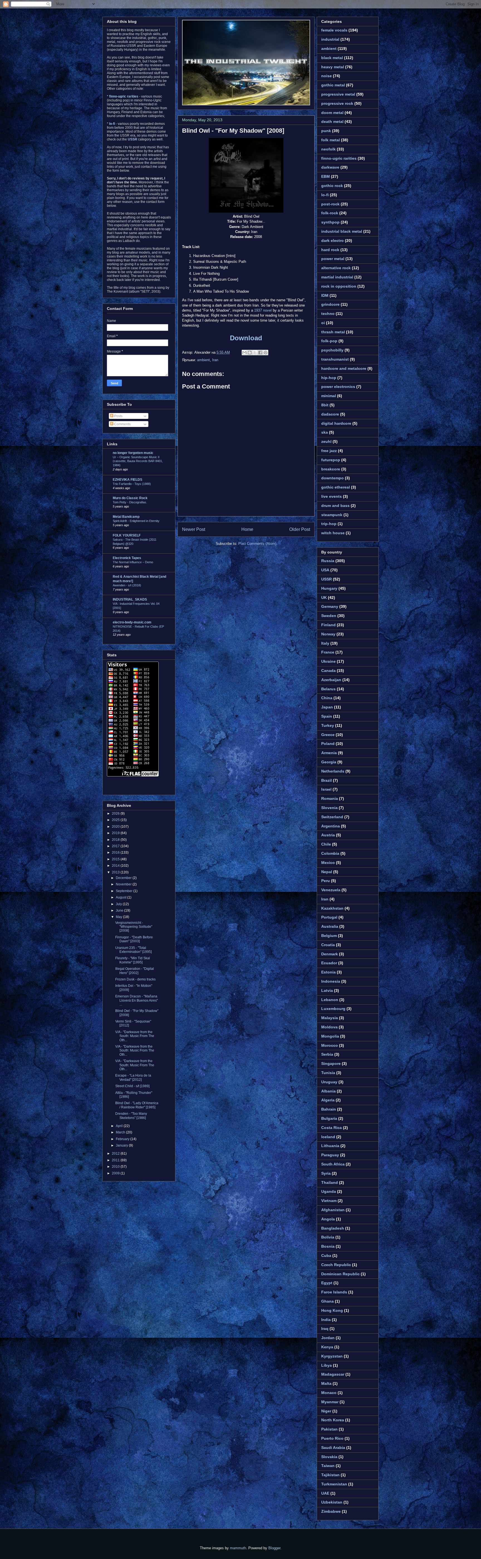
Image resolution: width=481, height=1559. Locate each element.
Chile (326, 844)
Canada (328, 670)
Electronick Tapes (127, 558)
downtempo (332, 478)
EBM (325, 176)
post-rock (330, 204)
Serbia (327, 1054)
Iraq (324, 1328)
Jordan (328, 1337)
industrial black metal (341, 231)
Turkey (327, 725)
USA (325, 570)
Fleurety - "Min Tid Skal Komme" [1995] (132, 960)
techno (328, 313)
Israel (326, 789)
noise (326, 76)
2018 (116, 840)
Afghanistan (333, 1210)
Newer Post (193, 529)
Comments (122, 424)
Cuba (326, 1255)
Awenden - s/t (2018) (127, 585)
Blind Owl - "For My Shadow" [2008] (233, 130)
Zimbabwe (331, 1511)
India (326, 1319)
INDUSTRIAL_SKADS (130, 599)
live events (331, 496)
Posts (117, 416)
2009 (116, 1173)
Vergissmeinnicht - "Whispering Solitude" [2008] (133, 927)
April (120, 1126)
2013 (116, 872)
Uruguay (329, 1082)
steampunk (331, 515)
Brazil (326, 780)
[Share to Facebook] (260, 352)
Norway (328, 634)
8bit (324, 405)
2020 (116, 827)
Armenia (329, 753)
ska (324, 432)
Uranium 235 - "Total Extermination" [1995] (133, 950)
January (122, 1145)
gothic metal (333, 85)
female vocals (334, 30)
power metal (332, 258)
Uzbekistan (331, 1502)
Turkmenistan (334, 1484)
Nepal (326, 872)
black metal (332, 57)
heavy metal (332, 67)
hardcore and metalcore (343, 368)
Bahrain (328, 1109)
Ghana (327, 1301)
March (121, 1132)
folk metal (330, 140)
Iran (215, 360)
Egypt (326, 1283)
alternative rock (336, 268)
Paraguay (330, 1155)
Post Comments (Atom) (257, 543)
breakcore (330, 469)
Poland (328, 743)
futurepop (330, 460)
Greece (328, 734)
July (119, 904)
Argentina (330, 826)
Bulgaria (329, 1118)
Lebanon (329, 999)
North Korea (332, 1420)
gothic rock (332, 185)
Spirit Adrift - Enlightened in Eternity (136, 521)
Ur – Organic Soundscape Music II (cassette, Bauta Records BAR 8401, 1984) (138, 461)
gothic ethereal (335, 487)
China (326, 698)
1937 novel (263, 310)
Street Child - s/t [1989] (132, 1086)
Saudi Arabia (333, 1447)
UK (324, 597)
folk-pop (329, 341)
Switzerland (332, 817)
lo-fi (325, 195)
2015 (116, 859)
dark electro (332, 240)
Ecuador (329, 963)
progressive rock (337, 103)
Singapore (331, 1063)
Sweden (328, 615)
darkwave (330, 167)
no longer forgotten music (133, 453)
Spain (326, 716)
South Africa (333, 1164)
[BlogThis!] (249, 352)
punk (326, 130)
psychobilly (332, 350)
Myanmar (329, 1402)
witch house (333, 533)
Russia (327, 560)
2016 (116, 852)
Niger (326, 1411)
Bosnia (328, 1246)
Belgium (329, 935)
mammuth (238, 1548)
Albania (328, 1091)
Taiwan (328, 1465)
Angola (328, 1219)
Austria (328, 835)
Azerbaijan (331, 679)
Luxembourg (333, 1008)
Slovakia (329, 1456)
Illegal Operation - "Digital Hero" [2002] (134, 971)
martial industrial (337, 277)
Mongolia (330, 1036)
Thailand (329, 1182)
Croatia (328, 945)
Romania (329, 798)
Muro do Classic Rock (130, 498)
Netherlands (332, 771)
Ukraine (328, 661)
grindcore (330, 304)
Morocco (329, 1045)
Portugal (329, 917)
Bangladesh (332, 1228)
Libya (326, 1365)
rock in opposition (338, 286)
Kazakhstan (332, 908)
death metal (332, 121)
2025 (116, 820)
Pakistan (329, 1429)
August (121, 897)
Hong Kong (332, 1310)
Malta (326, 1383)
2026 (116, 813)
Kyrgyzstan (332, 1356)
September (124, 891)
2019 (116, 833)
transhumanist (335, 359)
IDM (324, 295)
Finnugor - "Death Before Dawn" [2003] (134, 939)
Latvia (327, 990)
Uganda (328, 1191)
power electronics (338, 386)
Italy (325, 643)
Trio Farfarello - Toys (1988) (132, 483)
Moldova (329, 1027)
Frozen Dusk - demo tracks (135, 979)
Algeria (328, 1100)
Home (247, 529)
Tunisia (328, 1072)
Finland (328, 625)
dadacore (330, 414)
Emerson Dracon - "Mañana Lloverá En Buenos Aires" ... (136, 1000)
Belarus (328, 689)
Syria (326, 1173)
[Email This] (244, 352)
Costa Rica (331, 1127)
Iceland (328, 1137)
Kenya (327, 1347)
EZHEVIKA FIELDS (127, 480)
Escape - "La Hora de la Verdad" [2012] (133, 1077)
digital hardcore (336, 423)
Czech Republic (336, 1264)
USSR (326, 579)
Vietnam (329, 1200)
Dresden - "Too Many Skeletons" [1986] (131, 1116)
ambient (203, 360)
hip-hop (328, 377)
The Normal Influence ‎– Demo (133, 562)
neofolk (328, 149)
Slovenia (329, 807)
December (124, 878)
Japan (327, 707)
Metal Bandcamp (126, 517)
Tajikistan (330, 1475)
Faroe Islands (334, 1292)
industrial (330, 39)
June (120, 910)
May (119, 917)
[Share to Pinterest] (265, 352)
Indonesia (330, 981)
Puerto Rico (332, 1438)
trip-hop (329, 523)
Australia (329, 926)
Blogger (274, 1548)
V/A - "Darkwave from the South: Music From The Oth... (134, 1036)
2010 (116, 1167)
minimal (328, 396)
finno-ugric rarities (339, 158)
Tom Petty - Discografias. (130, 502)
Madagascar (332, 1374)
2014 (116, 866)
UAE (325, 1493)
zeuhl (326, 441)
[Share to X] (255, 352)
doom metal (332, 112)
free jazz (329, 450)
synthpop (330, 222)
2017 (116, 846)
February (123, 1139)
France (327, 652)
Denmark (329, 954)
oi (323, 322)
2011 (116, 1160)
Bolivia (327, 1237)
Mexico (328, 862)
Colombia (330, 853)
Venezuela (330, 890)
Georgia (328, 762)
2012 (116, 1153)
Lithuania (330, 1145)
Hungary (329, 588)
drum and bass (335, 505)
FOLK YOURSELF (127, 535)
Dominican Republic (340, 1274)
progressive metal (338, 94)
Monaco (329, 1392)
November (124, 884)
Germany (329, 606)
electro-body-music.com (132, 622)
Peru (325, 880)
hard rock (330, 249)
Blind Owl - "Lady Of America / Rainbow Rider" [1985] (136, 1105)
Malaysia (329, 1018)
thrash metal (333, 332)
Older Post (299, 529)
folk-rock (329, 213)
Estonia (328, 972)
